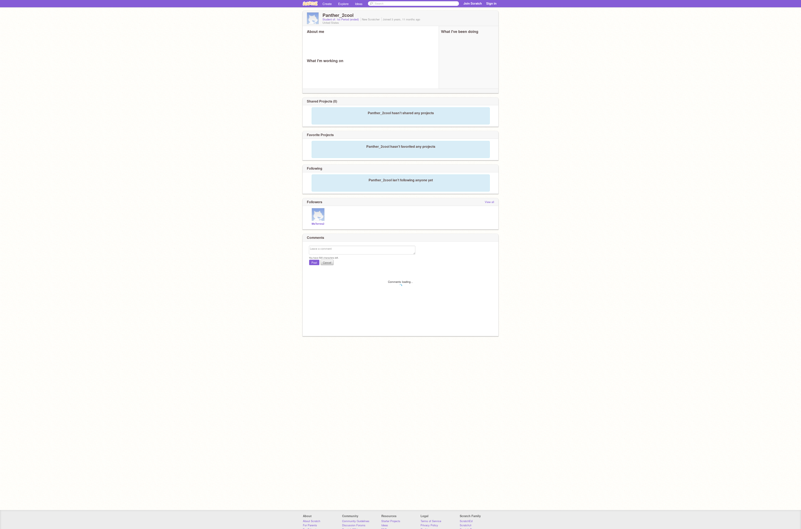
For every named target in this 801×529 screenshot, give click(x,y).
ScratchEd (466, 521)
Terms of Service (431, 521)
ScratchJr (465, 525)
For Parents (310, 525)
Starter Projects (390, 521)
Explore (343, 3)
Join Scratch (472, 3)
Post (314, 262)
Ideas (359, 3)
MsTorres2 (318, 224)
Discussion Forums (353, 525)
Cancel (327, 262)
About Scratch (311, 521)
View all (489, 202)
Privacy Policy (429, 525)
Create (327, 3)
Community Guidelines (355, 521)
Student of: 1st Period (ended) (341, 19)
